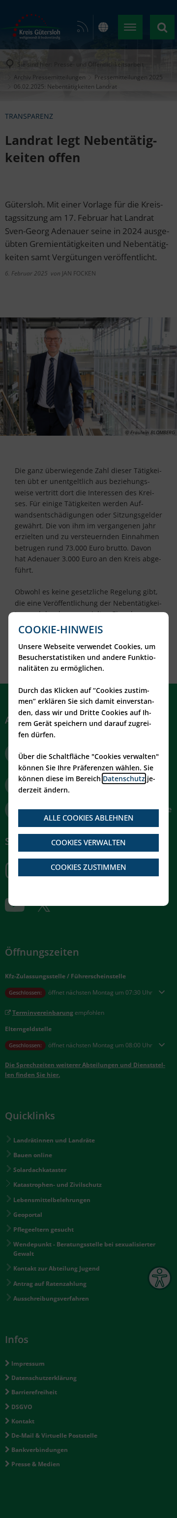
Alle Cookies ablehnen (89, 818)
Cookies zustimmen (88, 867)
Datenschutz (124, 778)
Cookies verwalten (88, 842)
